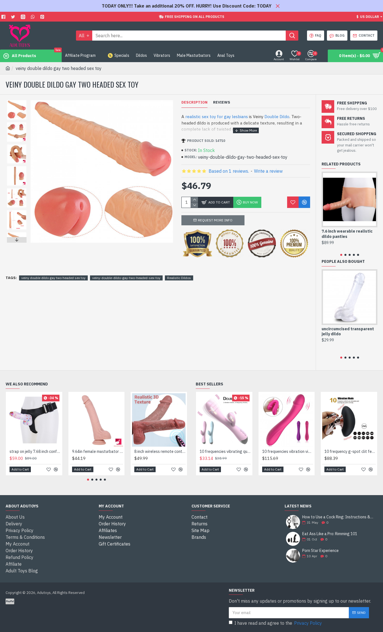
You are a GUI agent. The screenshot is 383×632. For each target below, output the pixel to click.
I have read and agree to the (278, 623)
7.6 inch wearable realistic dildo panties (347, 234)
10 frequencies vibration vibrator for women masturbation (287, 451)
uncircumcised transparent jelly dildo (348, 331)
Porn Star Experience (320, 551)
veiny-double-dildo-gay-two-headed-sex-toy (126, 278)
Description (194, 102)
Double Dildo (276, 116)
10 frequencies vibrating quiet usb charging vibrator (225, 451)
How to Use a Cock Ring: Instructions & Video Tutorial (338, 517)
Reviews (221, 102)
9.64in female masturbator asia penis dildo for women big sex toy (97, 451)
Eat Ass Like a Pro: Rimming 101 (329, 534)
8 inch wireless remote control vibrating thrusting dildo (160, 451)
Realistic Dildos (179, 278)
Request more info (215, 220)
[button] (16, 101)
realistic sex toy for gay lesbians (216, 116)
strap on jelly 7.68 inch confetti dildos (35, 451)
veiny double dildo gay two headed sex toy (53, 278)
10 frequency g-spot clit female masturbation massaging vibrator (350, 451)
